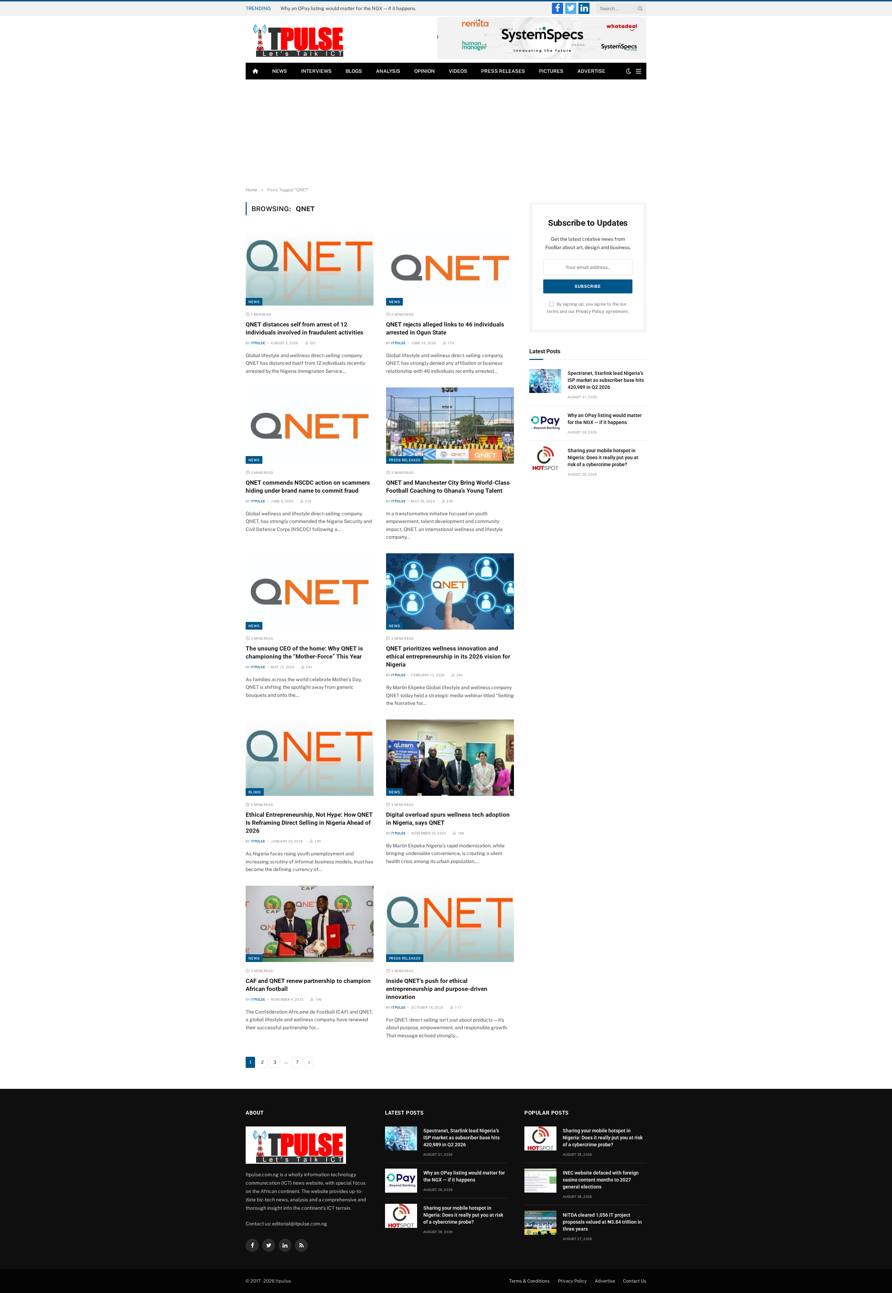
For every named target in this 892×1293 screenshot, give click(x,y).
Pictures (551, 71)
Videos (458, 71)
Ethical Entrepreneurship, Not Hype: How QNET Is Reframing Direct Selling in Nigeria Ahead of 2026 (309, 822)
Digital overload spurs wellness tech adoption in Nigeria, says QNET (448, 818)
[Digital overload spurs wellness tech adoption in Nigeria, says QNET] (450, 757)
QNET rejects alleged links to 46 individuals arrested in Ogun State (445, 328)
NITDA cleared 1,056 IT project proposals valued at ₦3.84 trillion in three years (602, 1222)
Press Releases (503, 71)
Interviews (316, 71)
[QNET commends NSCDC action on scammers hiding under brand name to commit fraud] (310, 425)
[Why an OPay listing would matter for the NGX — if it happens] (545, 423)
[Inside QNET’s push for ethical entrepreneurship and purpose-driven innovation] (450, 924)
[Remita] (541, 58)
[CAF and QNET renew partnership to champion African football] (310, 924)
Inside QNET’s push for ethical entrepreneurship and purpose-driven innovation (436, 988)
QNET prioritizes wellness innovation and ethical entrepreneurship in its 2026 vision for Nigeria (448, 656)
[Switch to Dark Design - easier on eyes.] (628, 71)
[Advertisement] (446, 131)
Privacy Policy (590, 311)
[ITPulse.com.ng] (296, 39)
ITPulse (258, 343)
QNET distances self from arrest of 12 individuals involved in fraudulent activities (304, 328)
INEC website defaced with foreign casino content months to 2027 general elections (601, 1180)
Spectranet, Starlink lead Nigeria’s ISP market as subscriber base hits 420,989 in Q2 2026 (606, 380)
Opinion (424, 71)
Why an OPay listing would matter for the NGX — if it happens (347, 8)
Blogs (354, 71)
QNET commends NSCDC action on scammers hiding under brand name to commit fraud (308, 486)
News (279, 71)
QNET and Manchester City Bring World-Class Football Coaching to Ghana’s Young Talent (448, 486)
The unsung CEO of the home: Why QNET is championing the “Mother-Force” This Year (304, 652)
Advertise (591, 71)
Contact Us (634, 1281)
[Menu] (638, 71)
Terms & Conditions (529, 1281)
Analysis (388, 71)
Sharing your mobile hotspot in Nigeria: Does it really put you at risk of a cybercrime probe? (603, 457)
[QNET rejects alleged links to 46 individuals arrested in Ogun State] (450, 267)
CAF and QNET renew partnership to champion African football (308, 984)
